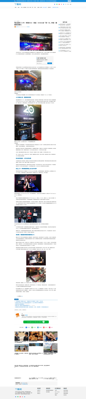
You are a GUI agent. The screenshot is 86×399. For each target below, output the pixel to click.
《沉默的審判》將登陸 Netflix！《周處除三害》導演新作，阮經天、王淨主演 (29, 301)
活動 (35, 7)
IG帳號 (52, 327)
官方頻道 (40, 327)
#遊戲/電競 (24, 309)
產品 (18, 7)
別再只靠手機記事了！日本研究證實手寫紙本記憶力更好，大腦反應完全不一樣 (65, 25)
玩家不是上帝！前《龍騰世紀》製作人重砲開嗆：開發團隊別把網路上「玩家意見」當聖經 (65, 39)
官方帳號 (34, 327)
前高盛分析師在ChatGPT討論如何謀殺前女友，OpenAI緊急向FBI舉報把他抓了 (29, 302)
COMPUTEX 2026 (55, 7)
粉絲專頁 (28, 327)
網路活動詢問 (66, 393)
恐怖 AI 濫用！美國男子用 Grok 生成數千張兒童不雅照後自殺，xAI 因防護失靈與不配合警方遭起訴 (21, 366)
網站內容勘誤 (66, 390)
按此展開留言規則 (25, 384)
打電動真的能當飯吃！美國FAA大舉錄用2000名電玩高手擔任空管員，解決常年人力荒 (65, 28)
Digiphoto (56, 393)
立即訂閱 (49, 63)
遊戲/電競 (24, 7)
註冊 (70, 4)
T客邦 (56, 390)
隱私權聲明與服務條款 (49, 390)
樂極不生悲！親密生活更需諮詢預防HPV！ (23, 305)
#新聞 (20, 309)
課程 (41, 7)
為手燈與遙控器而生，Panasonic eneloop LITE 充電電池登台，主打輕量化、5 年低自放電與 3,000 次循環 (65, 51)
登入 (68, 4)
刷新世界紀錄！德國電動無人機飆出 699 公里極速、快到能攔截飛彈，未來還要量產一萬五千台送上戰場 (65, 31)
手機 (21, 7)
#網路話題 (16, 309)
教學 (30, 7)
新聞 (15, 7)
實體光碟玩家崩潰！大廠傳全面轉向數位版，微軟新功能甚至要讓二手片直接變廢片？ (65, 48)
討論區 (38, 7)
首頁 (15, 21)
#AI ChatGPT (45, 7)
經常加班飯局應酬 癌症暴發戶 (33, 341)
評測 (28, 7)
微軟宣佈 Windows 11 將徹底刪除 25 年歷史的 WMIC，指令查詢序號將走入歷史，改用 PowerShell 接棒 (65, 34)
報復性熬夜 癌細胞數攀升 (19, 304)
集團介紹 (38, 390)
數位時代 (23, 315)
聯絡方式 (38, 393)
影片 (32, 7)
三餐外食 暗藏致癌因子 (46, 365)
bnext (22, 296)
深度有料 (49, 7)
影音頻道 (46, 327)
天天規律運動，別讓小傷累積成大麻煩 (48, 341)
